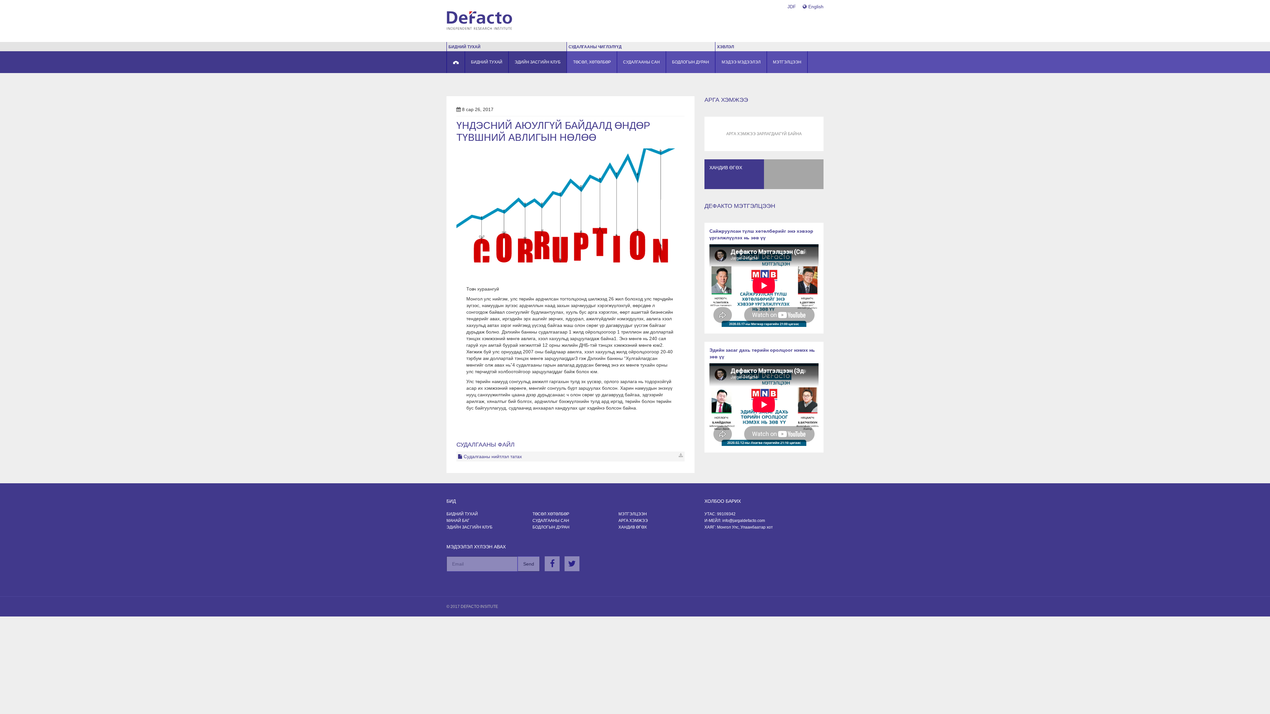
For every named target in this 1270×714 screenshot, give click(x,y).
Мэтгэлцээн (632, 514)
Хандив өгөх (632, 527)
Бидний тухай (462, 514)
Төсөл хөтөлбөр (550, 514)
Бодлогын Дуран (551, 527)
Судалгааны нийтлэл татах (493, 456)
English (816, 6)
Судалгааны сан (550, 520)
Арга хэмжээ (633, 520)
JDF (791, 6)
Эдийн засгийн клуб (469, 527)
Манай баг (458, 520)
